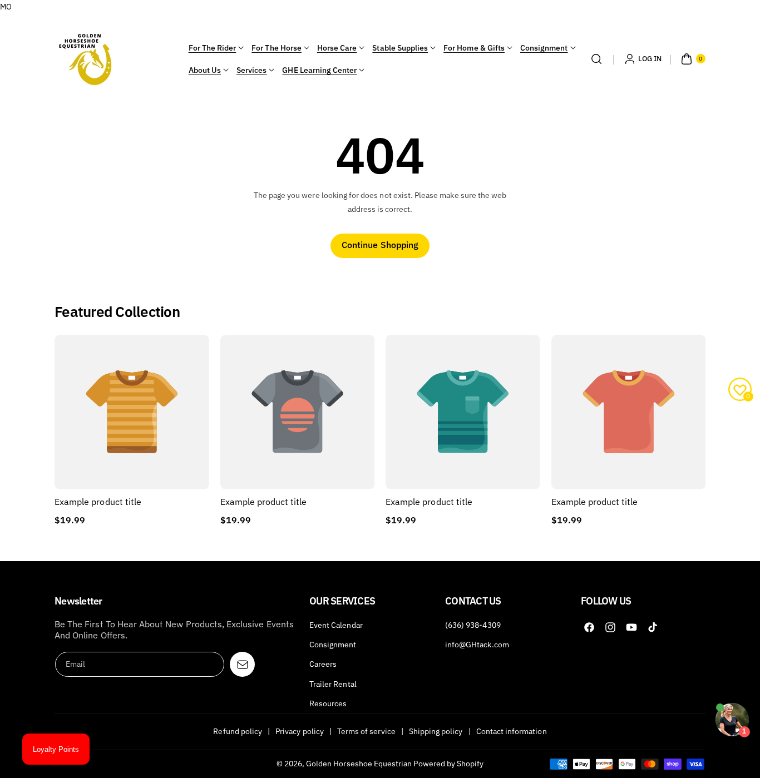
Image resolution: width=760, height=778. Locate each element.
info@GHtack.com (477, 645)
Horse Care (337, 48)
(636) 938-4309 (473, 625)
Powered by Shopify (448, 764)
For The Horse (276, 48)
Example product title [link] (98, 501)
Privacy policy (299, 731)
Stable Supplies (400, 48)
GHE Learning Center (319, 70)
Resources (328, 703)
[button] (596, 59)
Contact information (511, 731)
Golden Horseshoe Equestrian (359, 764)
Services (251, 70)
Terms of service (366, 731)
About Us (205, 70)
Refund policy (237, 731)
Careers (323, 664)
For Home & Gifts (474, 48)
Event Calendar (336, 625)
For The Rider (212, 48)
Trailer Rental (333, 684)
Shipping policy (436, 731)
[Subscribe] (242, 664)
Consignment (544, 48)
